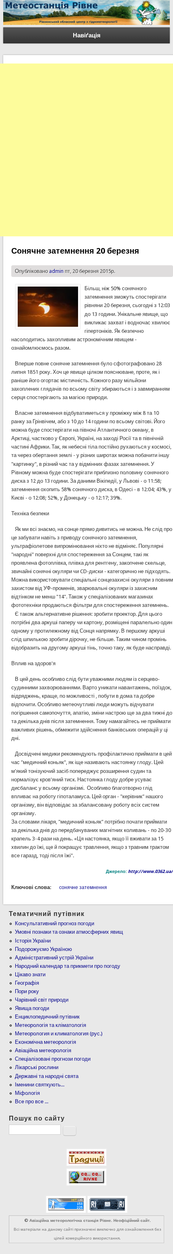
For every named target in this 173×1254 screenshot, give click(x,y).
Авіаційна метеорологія (43, 1050)
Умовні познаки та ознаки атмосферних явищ (69, 932)
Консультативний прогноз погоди (54, 923)
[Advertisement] (86, 150)
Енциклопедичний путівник (47, 1017)
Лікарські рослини (36, 1067)
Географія (27, 983)
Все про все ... (31, 1101)
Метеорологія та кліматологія (50, 1025)
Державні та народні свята (46, 1076)
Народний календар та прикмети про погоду (67, 966)
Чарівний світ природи (41, 1000)
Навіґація (87, 35)
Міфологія (27, 1093)
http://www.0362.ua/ (150, 871)
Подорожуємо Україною (43, 949)
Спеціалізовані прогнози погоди (53, 1059)
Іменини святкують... (39, 1085)
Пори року (27, 991)
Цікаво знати (30, 974)
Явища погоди (32, 1008)
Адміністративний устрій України (54, 958)
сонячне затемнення (83, 887)
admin (56, 271)
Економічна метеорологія (45, 1042)
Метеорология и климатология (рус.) (59, 1034)
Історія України (33, 941)
